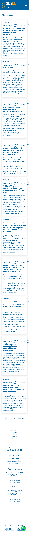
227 (15, 418)
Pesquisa (14, 432)
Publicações (14, 434)
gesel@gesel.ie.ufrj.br (14, 460)
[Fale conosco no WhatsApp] (23, 528)
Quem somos (14, 430)
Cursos (14, 443)
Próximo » (21, 418)
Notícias (14, 436)
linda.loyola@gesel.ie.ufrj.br (14, 461)
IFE (14, 441)
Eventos (14, 438)
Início (14, 428)
